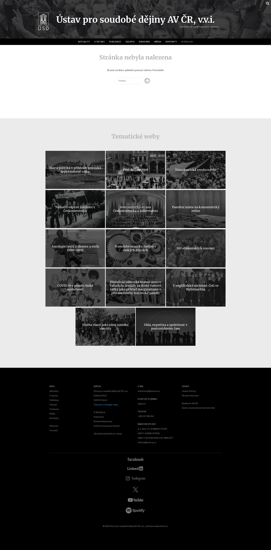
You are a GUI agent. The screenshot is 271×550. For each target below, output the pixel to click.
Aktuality (84, 42)
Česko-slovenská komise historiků (198, 407)
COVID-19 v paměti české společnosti (75, 287)
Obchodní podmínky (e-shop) (108, 433)
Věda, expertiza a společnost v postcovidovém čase (165, 326)
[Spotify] (135, 510)
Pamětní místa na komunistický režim (195, 209)
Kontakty (171, 42)
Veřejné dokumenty (103, 421)
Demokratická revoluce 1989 (195, 170)
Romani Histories (190, 395)
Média (157, 42)
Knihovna (144, 42)
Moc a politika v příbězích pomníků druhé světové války (75, 169)
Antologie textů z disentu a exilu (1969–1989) (75, 248)
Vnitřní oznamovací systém (107, 425)
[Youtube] (135, 500)
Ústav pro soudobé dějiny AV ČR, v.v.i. (127, 526)
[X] (135, 489)
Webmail (54, 425)
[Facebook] (135, 459)
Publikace (115, 42)
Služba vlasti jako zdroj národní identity (105, 326)
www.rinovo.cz (161, 526)
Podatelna (99, 416)
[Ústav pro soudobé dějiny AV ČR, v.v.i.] (43, 22)
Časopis (130, 42)
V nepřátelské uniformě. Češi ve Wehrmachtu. (195, 287)
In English (187, 42)
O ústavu (99, 42)
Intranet (54, 430)
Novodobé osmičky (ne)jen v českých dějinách (135, 248)
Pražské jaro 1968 (135, 170)
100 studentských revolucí (196, 248)
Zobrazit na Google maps (106, 404)
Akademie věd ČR (190, 403)
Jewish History (189, 391)
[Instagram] (136, 478)
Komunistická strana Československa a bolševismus (135, 209)
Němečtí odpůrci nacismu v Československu (75, 209)
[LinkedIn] (135, 469)
